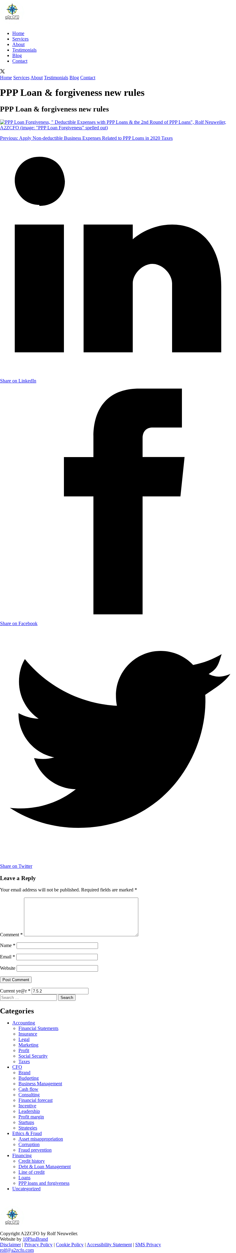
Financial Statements (38, 1028)
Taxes (24, 1061)
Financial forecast (35, 1100)
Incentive (27, 1105)
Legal (24, 1039)
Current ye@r (15, 990)
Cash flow (28, 1089)
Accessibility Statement (109, 1244)
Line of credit (31, 1172)
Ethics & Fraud (27, 1133)
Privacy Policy (38, 1244)
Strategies (27, 1127)
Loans (24, 1177)
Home (18, 33)
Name (7, 945)
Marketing (28, 1044)
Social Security (33, 1056)
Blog (17, 55)
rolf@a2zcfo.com (17, 1250)
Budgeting (28, 1078)
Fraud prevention (35, 1150)
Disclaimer (10, 1244)
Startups (26, 1122)
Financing (22, 1155)
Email (7, 956)
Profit (23, 1050)
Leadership (29, 1111)
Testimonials (24, 50)
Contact (19, 61)
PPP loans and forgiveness (43, 1183)
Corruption (29, 1144)
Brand (24, 1072)
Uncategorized (26, 1188)
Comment (11, 934)
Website (7, 968)
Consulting (29, 1094)
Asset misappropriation (40, 1138)
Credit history (31, 1161)
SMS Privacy (148, 1244)
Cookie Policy (70, 1244)
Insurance (27, 1033)
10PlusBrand (35, 1239)
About (18, 44)
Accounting (23, 1022)
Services (20, 38)
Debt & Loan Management (44, 1166)
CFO (17, 1067)
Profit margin (31, 1116)
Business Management (40, 1083)
